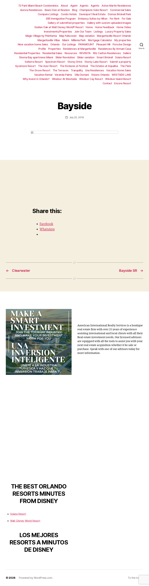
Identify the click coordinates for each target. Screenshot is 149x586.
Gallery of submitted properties (66, 22)
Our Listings (69, 44)
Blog (74, 10)
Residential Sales (52, 53)
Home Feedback (104, 27)
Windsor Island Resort (118, 78)
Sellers (127, 53)
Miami (65, 40)
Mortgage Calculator (100, 40)
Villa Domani (81, 74)
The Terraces (61, 70)
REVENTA (85, 53)
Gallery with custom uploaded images (109, 22)
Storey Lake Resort (96, 61)
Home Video (124, 27)
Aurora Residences (31, 10)
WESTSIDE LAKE (121, 74)
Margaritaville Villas (49, 40)
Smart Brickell (105, 57)
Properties (54, 48)
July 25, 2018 (76, 117)
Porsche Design (122, 44)
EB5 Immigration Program (61, 18)
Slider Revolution (65, 57)
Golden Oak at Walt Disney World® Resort (59, 27)
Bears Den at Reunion (57, 10)
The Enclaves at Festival (74, 66)
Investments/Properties (58, 31)
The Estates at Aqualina (104, 66)
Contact (107, 83)
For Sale (126, 18)
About (64, 5)
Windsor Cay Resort (91, 78)
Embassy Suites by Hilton (92, 18)
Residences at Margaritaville (79, 48)
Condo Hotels (69, 14)
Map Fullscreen (68, 35)
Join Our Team (83, 31)
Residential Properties (27, 53)
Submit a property (120, 61)
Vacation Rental (43, 74)
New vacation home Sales (33, 44)
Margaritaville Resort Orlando (114, 35)
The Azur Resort (47, 66)
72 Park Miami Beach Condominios (38, 5)
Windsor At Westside (64, 78)
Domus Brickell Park (119, 14)
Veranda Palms (63, 74)
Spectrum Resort (55, 61)
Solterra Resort (34, 61)
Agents (84, 5)
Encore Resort (122, 83)
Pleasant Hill (103, 44)
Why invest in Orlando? (36, 78)
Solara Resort (123, 57)
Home (89, 27)
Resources (71, 53)
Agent (74, 5)
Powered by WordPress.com (35, 577)
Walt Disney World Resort (25, 520)
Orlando (55, 44)
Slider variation (85, 57)
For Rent (114, 18)
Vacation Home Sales (118, 70)
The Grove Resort (39, 70)
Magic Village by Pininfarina (41, 35)
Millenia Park (78, 40)
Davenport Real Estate (92, 14)
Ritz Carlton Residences (107, 53)
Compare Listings (48, 14)
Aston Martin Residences (116, 5)
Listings (98, 31)
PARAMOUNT (86, 44)
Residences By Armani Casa (114, 48)
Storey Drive (75, 61)
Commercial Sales (120, 10)
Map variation (87, 35)
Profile (42, 48)
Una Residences (94, 70)
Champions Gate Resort (93, 10)
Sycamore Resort (25, 66)
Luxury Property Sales (118, 31)
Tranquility (77, 70)
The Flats (125, 66)
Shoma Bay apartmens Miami (36, 57)
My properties (122, 40)
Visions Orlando (100, 74)
